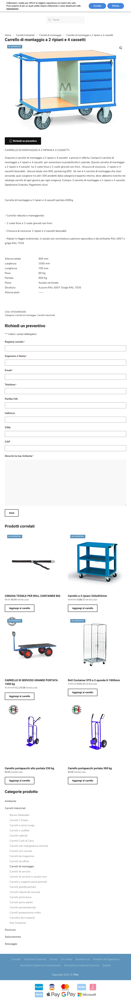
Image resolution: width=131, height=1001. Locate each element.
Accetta (97, 5)
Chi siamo (66, 959)
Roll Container (18, 923)
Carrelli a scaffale (20, 830)
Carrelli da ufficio (19, 861)
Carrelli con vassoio (21, 851)
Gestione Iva (82, 959)
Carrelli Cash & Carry (22, 841)
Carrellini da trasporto (22, 918)
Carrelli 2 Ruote (19, 820)
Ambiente (10, 801)
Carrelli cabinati (19, 835)
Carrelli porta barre (21, 897)
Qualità (106, 965)
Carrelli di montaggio (22, 866)
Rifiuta (115, 5)
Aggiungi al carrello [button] (19, 608)
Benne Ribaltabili (19, 815)
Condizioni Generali (35, 959)
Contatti (16, 959)
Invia (11, 513)
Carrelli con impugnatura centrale (29, 846)
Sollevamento (13, 937)
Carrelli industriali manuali (25, 892)
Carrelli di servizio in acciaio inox (28, 876)
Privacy (54, 959)
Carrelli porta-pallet (21, 902)
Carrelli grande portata (23, 887)
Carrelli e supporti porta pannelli (28, 882)
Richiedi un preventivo (25, 141)
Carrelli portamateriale (23, 907)
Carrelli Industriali (15, 808)
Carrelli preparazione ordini (25, 912)
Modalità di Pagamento (106, 959)
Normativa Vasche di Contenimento (40, 965)
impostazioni (12, 8)
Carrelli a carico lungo (22, 825)
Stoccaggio (11, 944)
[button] (121, 48)
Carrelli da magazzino (22, 856)
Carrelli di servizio (20, 871)
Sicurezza (10, 930)
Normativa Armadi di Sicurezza (81, 965)
